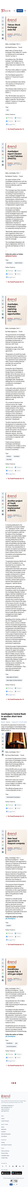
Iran (8, 110)
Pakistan (9, 456)
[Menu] (25, 10)
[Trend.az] (5, 10)
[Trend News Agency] (5, 1096)
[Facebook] (6, 1166)
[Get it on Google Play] (17, 1173)
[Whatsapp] (2, 1166)
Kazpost (9, 925)
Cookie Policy (4, 1157)
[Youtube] (13, 1166)
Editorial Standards (5, 1134)
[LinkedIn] (19, 1166)
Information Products (6, 1144)
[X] (9, 1166)
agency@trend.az (5, 1111)
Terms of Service (5, 1151)
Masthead (3, 1129)
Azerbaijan (9, 262)
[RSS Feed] (23, 1166)
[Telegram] (16, 1166)
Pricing (3, 1142)
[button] (2, 17)
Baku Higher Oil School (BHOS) (14, 680)
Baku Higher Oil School (12, 677)
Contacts (3, 1131)
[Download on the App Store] (6, 1173)
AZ (14, 1184)
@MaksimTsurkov (11, 256)
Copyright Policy (5, 1155)
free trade (9, 459)
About (2, 1127)
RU (17, 1184)
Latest (2, 1118)
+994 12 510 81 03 (5, 1109)
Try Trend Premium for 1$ (15, 129)
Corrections (4, 1136)
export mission (18, 262)
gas (16, 1043)
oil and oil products (11, 1046)
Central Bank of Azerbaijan (13, 797)
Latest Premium (5, 1121)
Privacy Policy (4, 1153)
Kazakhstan (9, 1043)
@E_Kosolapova (10, 918)
